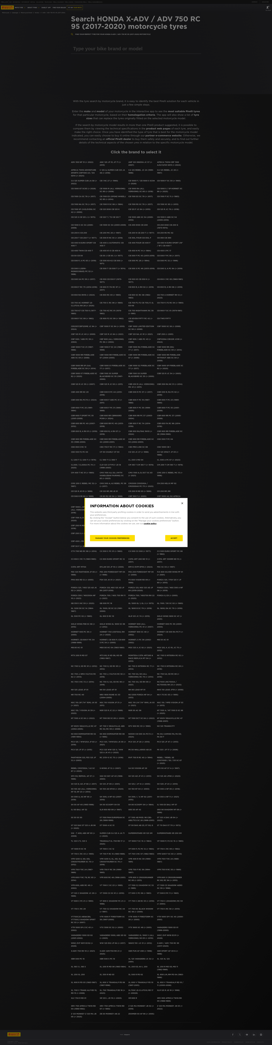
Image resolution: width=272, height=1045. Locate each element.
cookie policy (150, 523)
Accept (174, 538)
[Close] (182, 503)
